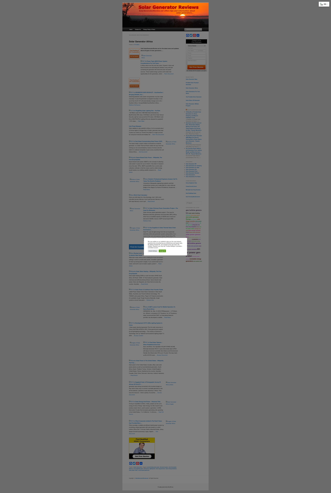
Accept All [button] (162, 251)
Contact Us (138, 29)
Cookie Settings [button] (153, 251)
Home (130, 29)
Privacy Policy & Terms (149, 29)
